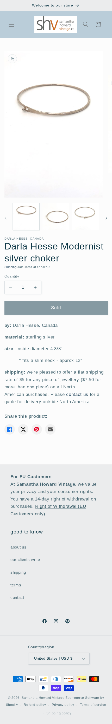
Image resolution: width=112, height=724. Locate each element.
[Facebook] (9, 429)
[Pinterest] (37, 429)
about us (18, 547)
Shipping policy (58, 713)
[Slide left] (5, 218)
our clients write (25, 559)
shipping (18, 572)
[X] (23, 429)
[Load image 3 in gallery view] (85, 216)
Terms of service (93, 705)
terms (15, 585)
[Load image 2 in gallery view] (55, 216)
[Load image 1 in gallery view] (26, 216)
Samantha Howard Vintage (43, 698)
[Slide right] (106, 218)
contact (17, 597)
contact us (77, 394)
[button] (11, 24)
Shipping (10, 266)
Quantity (11, 276)
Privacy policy (63, 705)
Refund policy (35, 705)
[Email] (50, 429)
